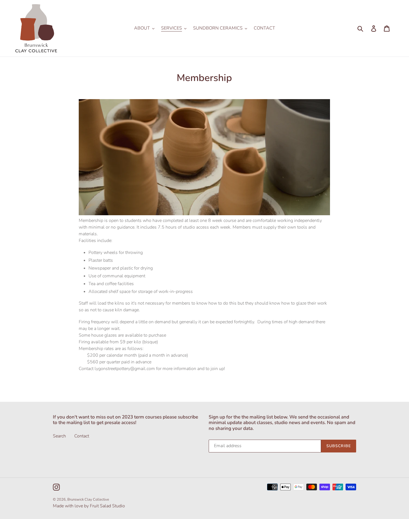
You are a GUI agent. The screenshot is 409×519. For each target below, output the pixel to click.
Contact (81, 436)
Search (59, 436)
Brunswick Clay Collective (88, 499)
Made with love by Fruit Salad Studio (89, 506)
